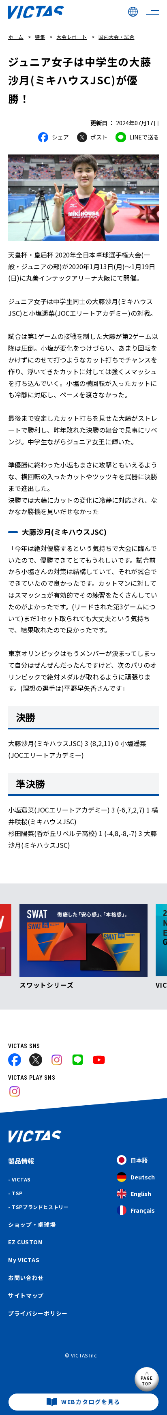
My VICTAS (23, 1260)
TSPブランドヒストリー (40, 1206)
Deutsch (143, 1177)
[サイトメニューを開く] (152, 12)
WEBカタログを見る (90, 1402)
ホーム (16, 36)
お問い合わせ (26, 1278)
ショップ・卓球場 (32, 1224)
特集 (40, 36)
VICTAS (21, 1179)
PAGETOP (147, 1380)
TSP (17, 1193)
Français (143, 1210)
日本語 (139, 1160)
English (141, 1194)
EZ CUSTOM (25, 1242)
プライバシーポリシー (38, 1313)
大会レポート (71, 36)
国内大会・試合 (116, 36)
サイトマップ (26, 1295)
